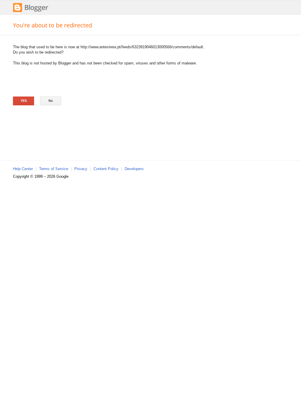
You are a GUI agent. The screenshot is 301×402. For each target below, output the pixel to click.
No (51, 100)
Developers (134, 169)
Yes (24, 100)
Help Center (23, 169)
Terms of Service (53, 169)
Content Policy (105, 169)
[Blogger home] (30, 11)
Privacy (80, 169)
